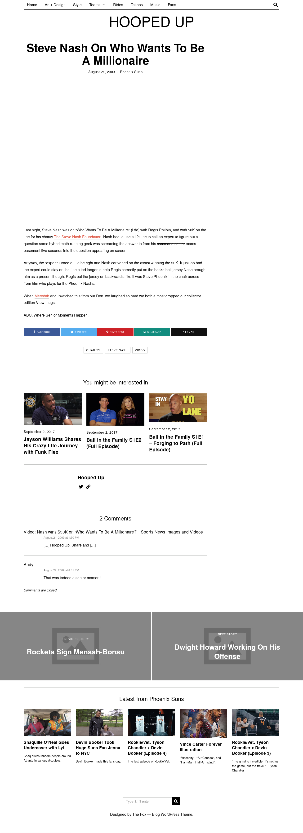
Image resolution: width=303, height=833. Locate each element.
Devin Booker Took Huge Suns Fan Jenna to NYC (98, 747)
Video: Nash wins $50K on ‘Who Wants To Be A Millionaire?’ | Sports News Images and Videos (113, 532)
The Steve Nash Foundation (77, 236)
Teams (94, 4)
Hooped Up (91, 477)
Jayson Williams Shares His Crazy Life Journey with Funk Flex (52, 445)
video (140, 350)
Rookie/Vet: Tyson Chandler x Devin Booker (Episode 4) (147, 747)
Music (155, 4)
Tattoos (137, 4)
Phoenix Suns (131, 71)
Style (77, 4)
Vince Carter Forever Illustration (201, 746)
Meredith (42, 296)
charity (93, 350)
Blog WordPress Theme (172, 814)
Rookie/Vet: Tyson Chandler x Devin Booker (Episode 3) (251, 747)
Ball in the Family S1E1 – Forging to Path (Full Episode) (176, 443)
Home (32, 4)
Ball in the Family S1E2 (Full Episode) (114, 443)
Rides (118, 4)
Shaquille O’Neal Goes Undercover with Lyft (46, 744)
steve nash (117, 350)
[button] (176, 801)
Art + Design (55, 4)
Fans (172, 4)
